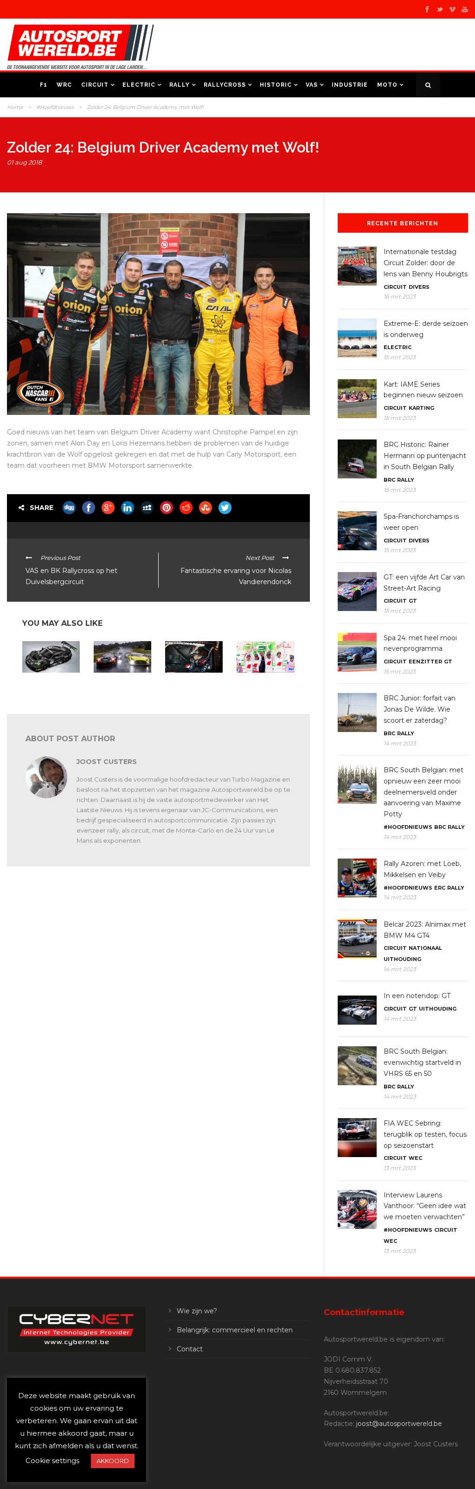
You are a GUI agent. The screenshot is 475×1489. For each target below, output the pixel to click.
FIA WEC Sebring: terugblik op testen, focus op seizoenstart (425, 1134)
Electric (138, 85)
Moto (387, 85)
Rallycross (225, 85)
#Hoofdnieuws (55, 107)
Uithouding (402, 959)
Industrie (350, 85)
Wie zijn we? (197, 1311)
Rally (179, 85)
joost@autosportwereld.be (399, 1423)
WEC (415, 1158)
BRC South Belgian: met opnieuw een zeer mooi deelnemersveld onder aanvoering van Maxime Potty (423, 792)
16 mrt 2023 (400, 296)
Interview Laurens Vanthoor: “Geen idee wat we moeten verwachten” (425, 1206)
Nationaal (425, 948)
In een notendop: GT (49, 681)
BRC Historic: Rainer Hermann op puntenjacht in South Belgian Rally (425, 455)
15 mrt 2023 (400, 357)
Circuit (95, 85)
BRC (389, 480)
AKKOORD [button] (112, 1460)
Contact (190, 1349)
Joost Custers (107, 761)
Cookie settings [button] (52, 1460)
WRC (64, 85)
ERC (439, 887)
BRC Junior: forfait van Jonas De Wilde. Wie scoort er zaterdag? (420, 709)
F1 (43, 85)
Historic (276, 85)
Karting (421, 408)
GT (413, 601)
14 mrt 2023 (400, 743)
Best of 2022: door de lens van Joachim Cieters (264, 688)
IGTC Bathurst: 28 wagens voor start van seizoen (118, 688)
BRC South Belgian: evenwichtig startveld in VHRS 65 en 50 (422, 1062)
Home (15, 107)
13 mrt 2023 (400, 1167)
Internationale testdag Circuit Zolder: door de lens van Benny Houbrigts (426, 263)
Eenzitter (425, 661)
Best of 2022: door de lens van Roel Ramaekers (193, 688)
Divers (419, 287)
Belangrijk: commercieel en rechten (235, 1330)
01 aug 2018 (24, 162)
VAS (312, 85)
